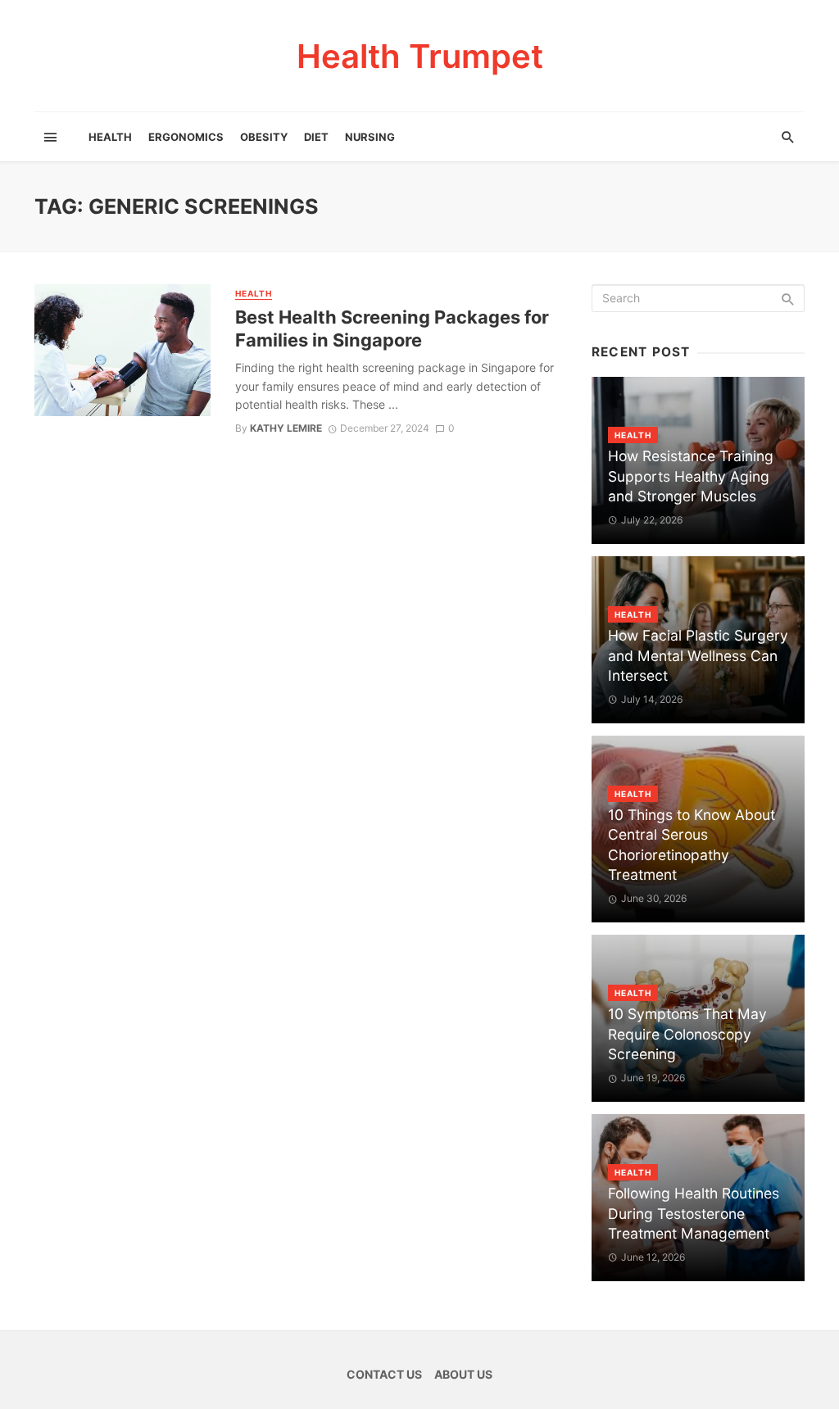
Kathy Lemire (286, 428)
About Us (463, 1374)
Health (110, 136)
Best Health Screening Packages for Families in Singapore (392, 328)
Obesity (264, 136)
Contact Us (384, 1374)
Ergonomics (186, 136)
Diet (316, 136)
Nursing (370, 136)
